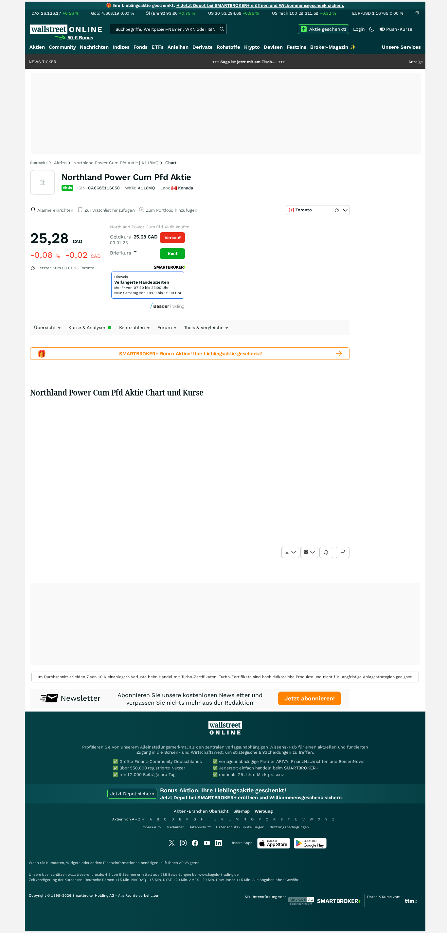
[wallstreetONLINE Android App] (310, 847)
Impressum (151, 827)
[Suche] (221, 29)
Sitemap (241, 811)
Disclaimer (175, 827)
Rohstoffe (228, 47)
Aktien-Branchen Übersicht (201, 811)
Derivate (202, 47)
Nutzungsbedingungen (289, 827)
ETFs (158, 47)
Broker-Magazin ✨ (333, 47)
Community (62, 47)
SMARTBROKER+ (301, 768)
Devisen (273, 47)
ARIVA (184, 863)
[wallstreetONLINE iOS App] (273, 847)
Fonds (141, 47)
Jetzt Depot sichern (132, 793)
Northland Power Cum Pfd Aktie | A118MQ (116, 162)
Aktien (37, 47)
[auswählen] (290, 552)
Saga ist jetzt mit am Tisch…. (230, 62)
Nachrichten (94, 47)
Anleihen (178, 47)
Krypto (252, 47)
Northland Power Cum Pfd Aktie (126, 177)
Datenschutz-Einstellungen (240, 827)
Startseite (38, 163)
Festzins (296, 47)
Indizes (121, 47)
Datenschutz (199, 827)
